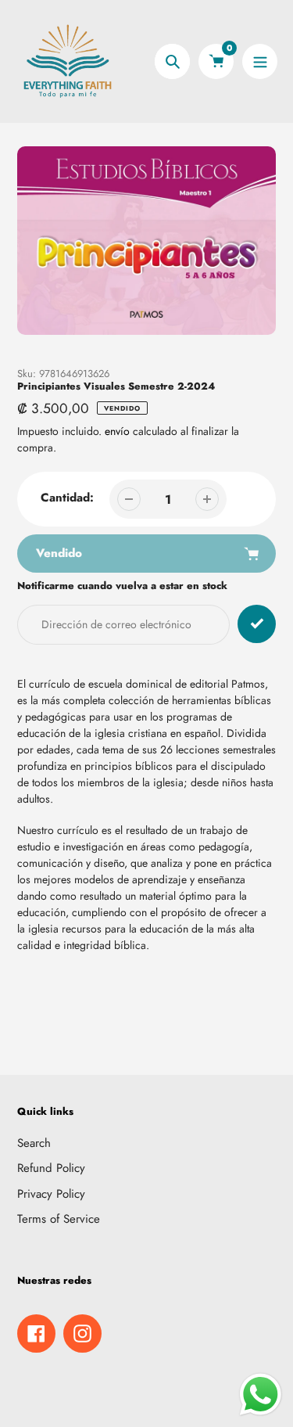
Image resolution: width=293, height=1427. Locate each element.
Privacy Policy (51, 1193)
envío (119, 431)
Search (34, 1143)
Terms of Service (58, 1219)
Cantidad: (67, 497)
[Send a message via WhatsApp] (260, 1394)
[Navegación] (259, 61)
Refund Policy (51, 1168)
